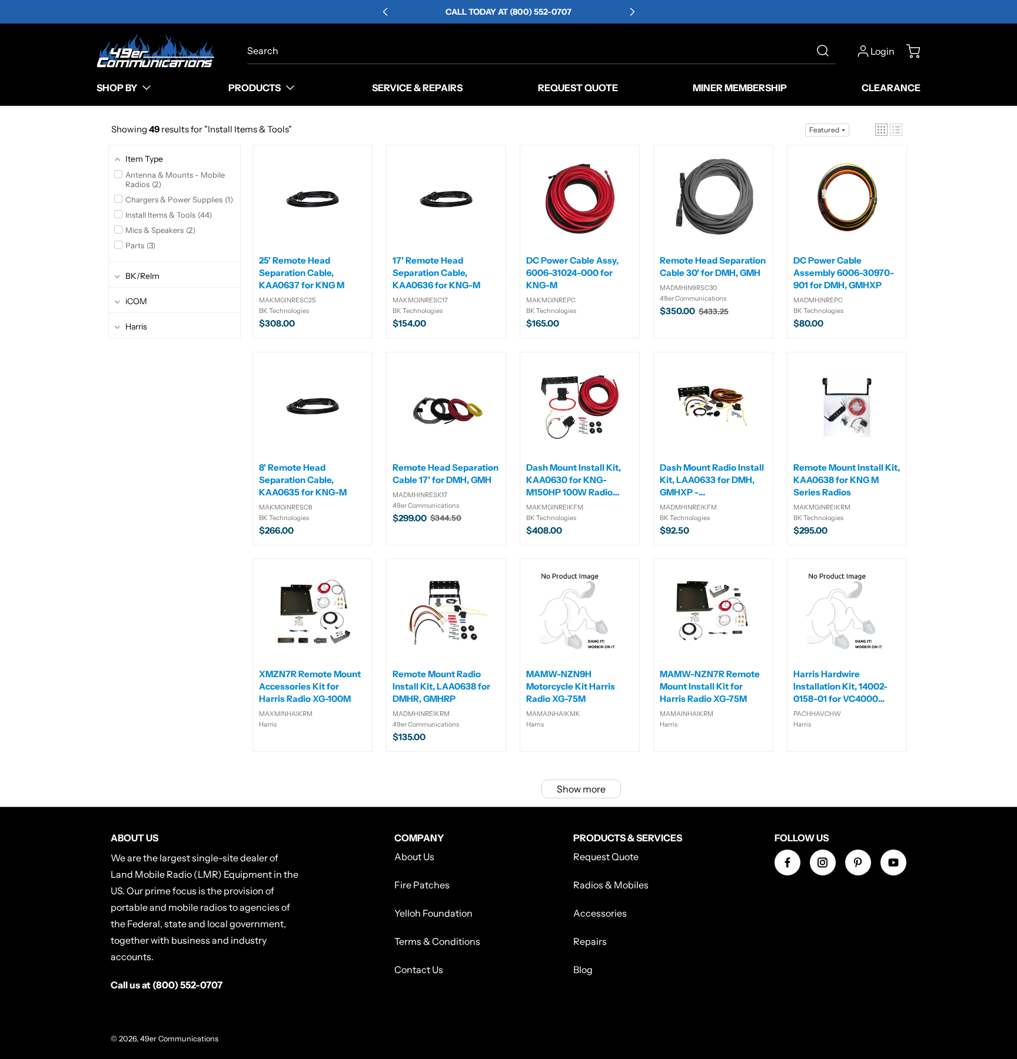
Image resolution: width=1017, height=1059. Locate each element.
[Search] (823, 51)
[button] (881, 130)
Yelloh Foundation (433, 913)
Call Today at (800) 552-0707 (508, 11)
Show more (581, 789)
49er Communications (179, 1038)
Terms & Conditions (437, 941)
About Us (414, 856)
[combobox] (541, 51)
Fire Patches (422, 885)
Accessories (600, 913)
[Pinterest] (858, 862)
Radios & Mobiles (611, 885)
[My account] (863, 51)
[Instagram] (823, 862)
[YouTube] (893, 862)
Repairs (590, 941)
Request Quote (606, 856)
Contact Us (418, 969)
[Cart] (907, 51)
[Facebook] (787, 862)
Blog (583, 969)
